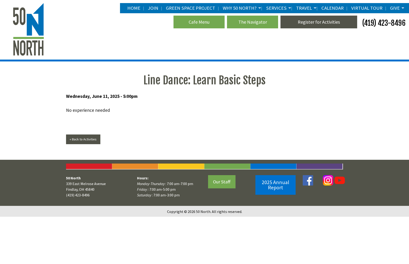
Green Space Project (190, 8)
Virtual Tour (366, 8)
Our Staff (222, 182)
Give (395, 8)
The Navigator (252, 22)
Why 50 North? (240, 8)
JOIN (153, 8)
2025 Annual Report (275, 185)
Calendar (332, 8)
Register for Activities (319, 22)
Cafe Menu (199, 22)
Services (276, 8)
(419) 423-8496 (383, 23)
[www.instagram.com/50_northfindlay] (328, 180)
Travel (304, 8)
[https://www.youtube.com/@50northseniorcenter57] (339, 180)
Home (133, 8)
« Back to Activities (83, 139)
